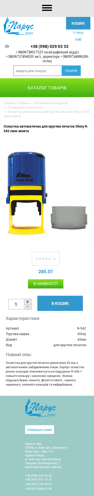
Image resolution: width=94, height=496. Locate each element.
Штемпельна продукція (51, 103)
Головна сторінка (16, 103)
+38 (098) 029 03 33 (49, 46)
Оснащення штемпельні (25, 107)
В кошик (60, 303)
